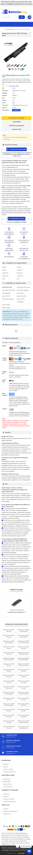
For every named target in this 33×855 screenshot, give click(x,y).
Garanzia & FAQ (16, 129)
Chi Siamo (5, 764)
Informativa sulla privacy (9, 771)
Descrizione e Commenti (16, 118)
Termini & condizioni (8, 769)
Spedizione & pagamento (16, 125)
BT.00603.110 (20, 270)
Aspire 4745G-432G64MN (23, 290)
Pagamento (6, 794)
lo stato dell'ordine (7, 786)
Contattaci (5, 809)
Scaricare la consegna (8, 799)
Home (6, 29)
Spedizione (6, 796)
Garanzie (5, 766)
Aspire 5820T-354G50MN (8, 299)
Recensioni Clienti (14, 86)
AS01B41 (4, 267)
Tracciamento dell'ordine (9, 801)
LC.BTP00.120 (20, 276)
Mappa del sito (7, 814)
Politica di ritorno (7, 784)
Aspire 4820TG (20, 293)
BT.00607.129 (5, 276)
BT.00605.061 (5, 273)
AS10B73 (4, 270)
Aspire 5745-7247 (6, 296)
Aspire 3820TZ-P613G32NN (8, 290)
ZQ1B (3, 278)
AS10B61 (19, 267)
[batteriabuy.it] (16, 13)
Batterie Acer (11, 29)
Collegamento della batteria (10, 811)
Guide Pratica (6, 779)
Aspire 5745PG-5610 (21, 296)
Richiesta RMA (7, 781)
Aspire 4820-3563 (6, 293)
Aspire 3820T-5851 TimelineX (23, 287)
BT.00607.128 (20, 273)
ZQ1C (18, 278)
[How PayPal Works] (23, 829)
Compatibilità (17, 122)
